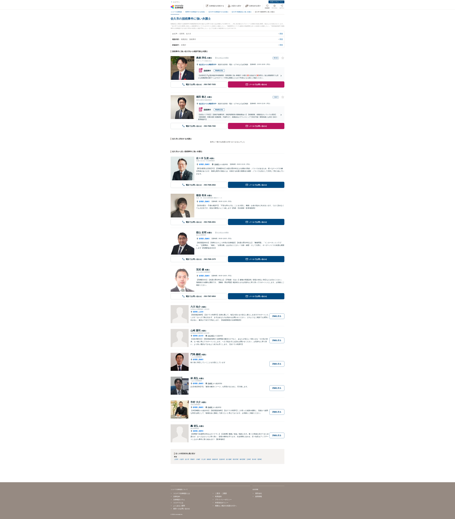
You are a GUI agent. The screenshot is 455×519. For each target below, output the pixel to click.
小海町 (198, 459)
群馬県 (201, 164)
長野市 (201, 431)
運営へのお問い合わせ (181, 509)
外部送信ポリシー (221, 503)
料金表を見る (219, 70)
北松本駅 (211, 336)
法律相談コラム (179, 499)
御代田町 (242, 459)
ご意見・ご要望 (221, 493)
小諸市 (182, 459)
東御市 (192, 459)
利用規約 (218, 496)
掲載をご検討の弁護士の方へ (226, 506)
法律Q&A (176, 496)
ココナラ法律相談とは (181, 493)
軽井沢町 (236, 459)
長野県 (195, 312)
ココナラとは (178, 503)
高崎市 (207, 164)
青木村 (254, 459)
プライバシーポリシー (223, 499)
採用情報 (258, 496)
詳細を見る (276, 316)
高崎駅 (216, 164)
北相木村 (222, 459)
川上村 (203, 459)
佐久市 (201, 64)
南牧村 (209, 459)
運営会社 (258, 493)
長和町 (259, 459)
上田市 (201, 312)
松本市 (201, 336)
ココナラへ (176, 2)
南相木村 (215, 459)
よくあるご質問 (179, 506)
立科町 (249, 459)
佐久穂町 (229, 459)
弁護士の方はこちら (276, 2)
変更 (281, 34)
